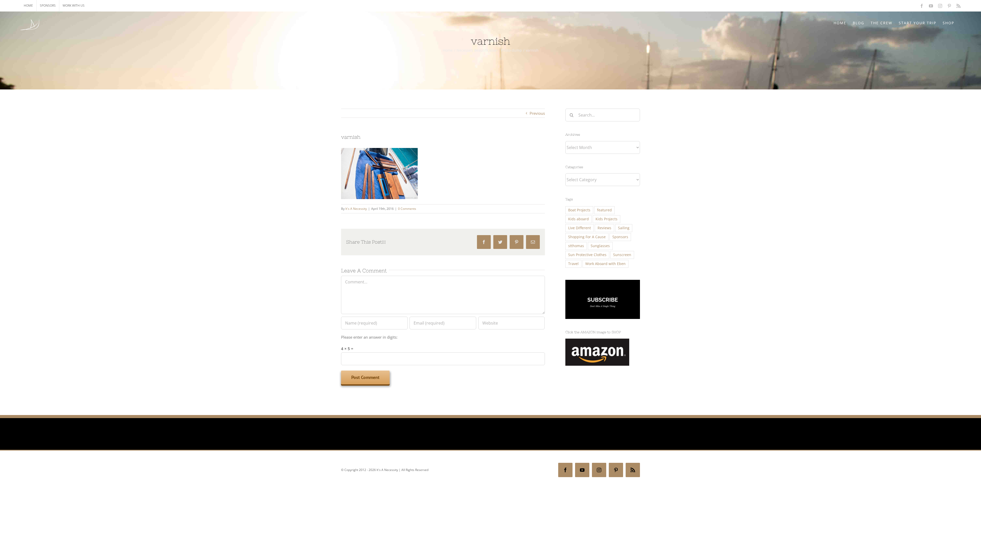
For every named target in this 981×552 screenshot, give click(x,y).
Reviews (604, 228)
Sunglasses (600, 246)
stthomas (576, 246)
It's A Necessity (356, 208)
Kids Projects (606, 219)
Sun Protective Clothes (587, 254)
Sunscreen (622, 254)
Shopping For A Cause (587, 237)
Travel (573, 263)
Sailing (623, 228)
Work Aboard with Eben (605, 263)
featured (604, 210)
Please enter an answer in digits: (369, 337)
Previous (537, 113)
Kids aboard (578, 219)
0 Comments (407, 208)
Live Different (579, 228)
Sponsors (620, 237)
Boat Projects (579, 210)
